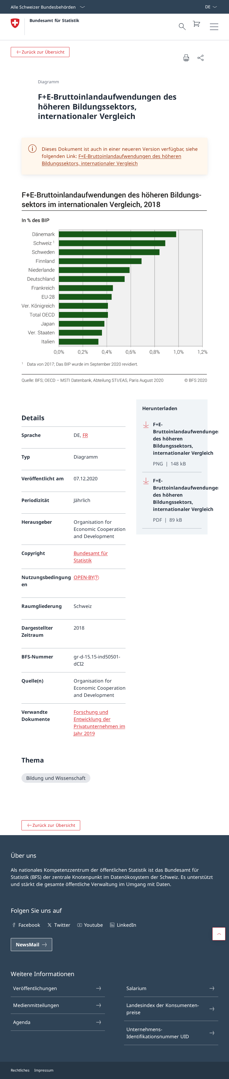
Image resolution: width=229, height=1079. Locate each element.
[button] (218, 933)
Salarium (136, 988)
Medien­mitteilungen (36, 1005)
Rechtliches (20, 1070)
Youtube (93, 925)
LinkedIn (126, 925)
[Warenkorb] (196, 23)
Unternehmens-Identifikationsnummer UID (157, 1033)
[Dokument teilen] (200, 57)
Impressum (43, 1070)
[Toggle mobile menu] (214, 26)
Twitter (62, 925)
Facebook (29, 925)
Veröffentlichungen (35, 988)
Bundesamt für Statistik (54, 20)
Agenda (21, 1022)
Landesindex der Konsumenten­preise (162, 1009)
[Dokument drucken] (186, 57)
